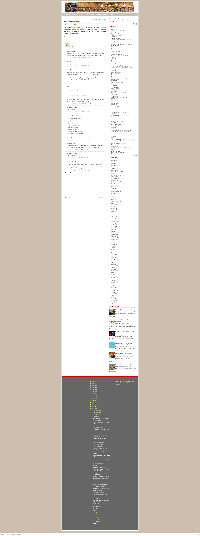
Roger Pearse (114, 48)
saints (112, 289)
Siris (112, 29)
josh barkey (114, 91)
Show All (135, 155)
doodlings (113, 236)
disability (113, 231)
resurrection (114, 287)
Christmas (113, 170)
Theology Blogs (74, 27)
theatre (113, 298)
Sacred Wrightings (116, 129)
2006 (93, 408)
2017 (93, 385)
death (112, 228)
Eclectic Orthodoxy (116, 38)
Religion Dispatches (116, 54)
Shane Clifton (114, 76)
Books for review (90, 14)
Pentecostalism (115, 186)
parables (113, 277)
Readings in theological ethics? (123, 364)
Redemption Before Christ (117, 121)
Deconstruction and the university (101, 418)
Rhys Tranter (114, 96)
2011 (93, 398)
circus (112, 219)
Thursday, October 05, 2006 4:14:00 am (81, 65)
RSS (112, 14)
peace (112, 280)
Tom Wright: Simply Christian (100, 467)
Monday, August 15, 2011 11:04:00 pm (80, 157)
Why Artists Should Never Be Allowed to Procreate (122, 92)
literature (113, 270)
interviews (113, 265)
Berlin (112, 167)
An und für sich (115, 87)
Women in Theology (116, 65)
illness (112, 264)
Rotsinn (113, 60)
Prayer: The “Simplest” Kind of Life (119, 97)
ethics (112, 242)
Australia (113, 165)
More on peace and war (99, 486)
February (95, 521)
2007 (93, 406)
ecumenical (114, 239)
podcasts (113, 282)
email (125, 382)
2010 (93, 400)
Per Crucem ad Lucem (117, 82)
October (95, 414)
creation (113, 223)
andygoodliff (114, 146)
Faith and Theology (3, 534)
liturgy (112, 272)
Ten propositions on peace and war (101, 488)
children (113, 216)
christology (114, 218)
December (96, 410)
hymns (113, 261)
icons (112, 262)
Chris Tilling (69, 84)
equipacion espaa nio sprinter (117, 152)
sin (112, 292)
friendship (113, 256)
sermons (113, 290)
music (112, 275)
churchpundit (70, 161)
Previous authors (78, 14)
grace (112, 257)
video (112, 302)
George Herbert (115, 175)
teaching (113, 297)
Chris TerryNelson (71, 116)
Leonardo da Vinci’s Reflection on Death (120, 112)
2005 (93, 526)
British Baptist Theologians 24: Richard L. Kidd (121, 148)
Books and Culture (116, 124)
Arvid (68, 61)
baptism (113, 209)
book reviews (114, 213)
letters (112, 269)
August (95, 508)
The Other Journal (116, 111)
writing (112, 303)
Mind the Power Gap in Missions (118, 125)
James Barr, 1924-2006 (99, 442)
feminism (113, 249)
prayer (112, 285)
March (95, 519)
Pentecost (113, 136)
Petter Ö (69, 70)
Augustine (113, 163)
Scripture (113, 193)
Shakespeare (114, 195)
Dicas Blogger (18, 534)
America (113, 160)
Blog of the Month (81, 29)
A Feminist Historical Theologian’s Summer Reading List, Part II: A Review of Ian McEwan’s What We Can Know (122, 68)
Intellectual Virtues (115, 73)
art (112, 206)
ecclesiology (114, 237)
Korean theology (115, 181)
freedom (113, 254)
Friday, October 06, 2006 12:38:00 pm (80, 149)
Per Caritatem (114, 100)
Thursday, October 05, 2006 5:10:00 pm (81, 111)
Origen (113, 185)
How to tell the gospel (98, 503)
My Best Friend (114, 107)
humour (113, 259)
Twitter (113, 199)
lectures (113, 267)
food (112, 252)
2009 (93, 402)
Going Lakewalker (115, 88)
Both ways (113, 84)
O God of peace (97, 420)
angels (113, 203)
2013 (93, 394)
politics (113, 284)
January (95, 523)
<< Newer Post (67, 197)
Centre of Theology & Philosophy (120, 139)
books (112, 214)
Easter (112, 173)
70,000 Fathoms (115, 106)
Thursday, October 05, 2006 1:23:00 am (81, 57)
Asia (112, 162)
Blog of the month (71, 22)
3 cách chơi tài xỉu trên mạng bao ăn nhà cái (121, 116)
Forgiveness (96, 498)
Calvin (112, 168)
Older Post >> (102, 197)
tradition (113, 300)
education (113, 241)
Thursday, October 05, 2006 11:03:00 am (81, 103)
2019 (93, 381)
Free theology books (98, 446)
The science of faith (98, 444)
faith (112, 247)
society (113, 293)
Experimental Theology (117, 33)
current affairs (114, 226)
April (94, 517)
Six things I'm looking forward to (101, 476)
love (112, 274)
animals (113, 204)
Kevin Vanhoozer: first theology (100, 459)
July (94, 510)
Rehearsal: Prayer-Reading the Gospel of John (121, 39)
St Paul (113, 196)
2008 (93, 404)
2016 (93, 387)
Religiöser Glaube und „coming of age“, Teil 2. (121, 61)
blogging (113, 211)
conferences (114, 221)
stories (113, 295)
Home (85, 197)
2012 (93, 396)
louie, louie (114, 135)
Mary (112, 183)
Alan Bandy (69, 143)
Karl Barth (113, 180)
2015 (93, 389)
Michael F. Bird (70, 107)
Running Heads (115, 115)
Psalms (113, 188)
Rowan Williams (115, 191)
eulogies (113, 246)
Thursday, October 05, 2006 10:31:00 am (81, 79)
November (96, 412)
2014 (93, 391)
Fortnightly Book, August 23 (117, 30)
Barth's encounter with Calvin (100, 461)
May (94, 514)
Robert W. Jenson (115, 190)
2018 (93, 383)
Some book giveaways (98, 492)
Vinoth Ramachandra (116, 72)
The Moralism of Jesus (116, 35)
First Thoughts (115, 120)
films (112, 251)
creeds (113, 224)
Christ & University (116, 151)
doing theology (115, 234)
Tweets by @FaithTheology (116, 19)
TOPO (198, 534)
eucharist (113, 244)
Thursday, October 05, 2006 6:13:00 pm (81, 139)
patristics (113, 279)
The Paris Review (115, 43)
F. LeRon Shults (97, 433)
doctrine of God (115, 233)
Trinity (112, 198)
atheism (113, 208)
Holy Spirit (113, 176)
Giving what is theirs (98, 463)
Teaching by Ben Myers (102, 14)
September (96, 506)
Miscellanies (96, 416)
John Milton (114, 178)
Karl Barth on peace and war (100, 484)
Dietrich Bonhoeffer (116, 171)
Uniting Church (115, 201)
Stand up (95, 465)
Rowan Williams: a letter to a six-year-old (125, 309)
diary (112, 229)
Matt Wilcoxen (67, 14)
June (94, 512)
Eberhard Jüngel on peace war (100, 482)
